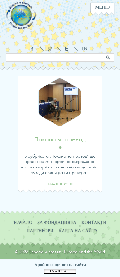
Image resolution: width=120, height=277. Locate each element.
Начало (23, 222)
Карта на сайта (78, 230)
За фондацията (56, 222)
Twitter (67, 49)
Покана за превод (60, 140)
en (84, 49)
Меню (102, 7)
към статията (60, 184)
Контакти (93, 222)
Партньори (40, 230)
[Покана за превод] (60, 104)
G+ (50, 49)
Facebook (33, 49)
